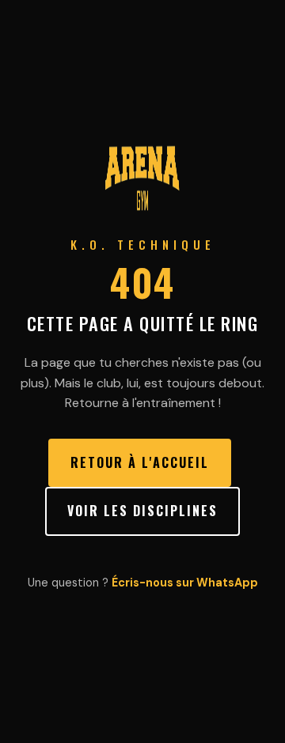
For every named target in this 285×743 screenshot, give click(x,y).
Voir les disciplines (142, 510)
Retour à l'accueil (139, 462)
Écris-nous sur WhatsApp (185, 582)
